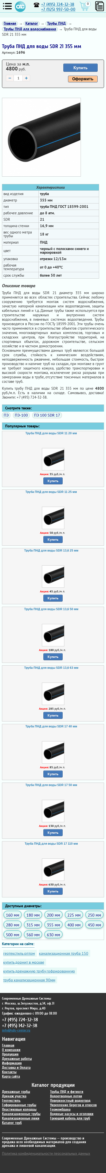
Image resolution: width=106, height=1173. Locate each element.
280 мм (12, 925)
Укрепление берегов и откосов (73, 1105)
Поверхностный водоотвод (70, 1101)
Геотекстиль (11, 1101)
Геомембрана (60, 1109)
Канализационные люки (20, 1118)
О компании (11, 1050)
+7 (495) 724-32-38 (57, 4)
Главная (8, 1045)
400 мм (74, 925)
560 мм (33, 935)
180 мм (33, 915)
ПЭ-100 (21, 415)
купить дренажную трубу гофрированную (39, 971)
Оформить (82, 79)
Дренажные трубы (16, 1092)
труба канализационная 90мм (29, 979)
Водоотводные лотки (66, 1096)
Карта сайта (11, 1076)
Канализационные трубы (21, 1114)
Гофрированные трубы (19, 1105)
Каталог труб (12, 1123)
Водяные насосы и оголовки (71, 1114)
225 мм (74, 915)
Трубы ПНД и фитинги (66, 1092)
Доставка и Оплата (16, 1068)
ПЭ (6, 415)
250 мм (94, 915)
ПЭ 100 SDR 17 (47, 415)
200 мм (53, 915)
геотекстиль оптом (19, 953)
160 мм (12, 915)
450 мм (94, 925)
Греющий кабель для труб (70, 1118)
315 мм (33, 925)
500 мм (12, 935)
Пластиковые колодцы (19, 1109)
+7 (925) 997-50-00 (58, 9)
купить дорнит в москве (23, 962)
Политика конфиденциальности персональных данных (46, 1153)
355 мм (53, 925)
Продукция (10, 1054)
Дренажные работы (17, 1059)
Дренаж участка (14, 1096)
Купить (80, 67)
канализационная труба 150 (63, 953)
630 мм (53, 935)
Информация (12, 1063)
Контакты (9, 1072)
